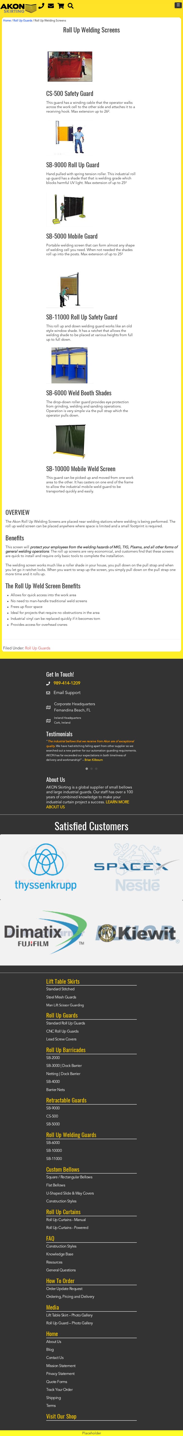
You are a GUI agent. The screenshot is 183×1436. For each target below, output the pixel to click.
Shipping (53, 1398)
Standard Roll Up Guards (65, 1023)
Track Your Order (59, 1390)
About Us (53, 1342)
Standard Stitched (60, 989)
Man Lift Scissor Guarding (65, 1005)
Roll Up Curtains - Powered (67, 1228)
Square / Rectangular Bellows (69, 1177)
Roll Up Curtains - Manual (66, 1220)
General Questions (61, 1270)
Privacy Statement (60, 1374)
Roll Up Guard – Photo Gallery (69, 1323)
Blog (50, 1350)
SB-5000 (53, 1124)
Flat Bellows (55, 1185)
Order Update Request (64, 1289)
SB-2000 (53, 1058)
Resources (54, 1262)
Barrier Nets (55, 1090)
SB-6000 (53, 1143)
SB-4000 (53, 1082)
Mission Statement (61, 1366)
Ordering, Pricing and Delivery (70, 1297)
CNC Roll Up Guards (62, 1032)
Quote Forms (56, 1382)
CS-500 (52, 1116)
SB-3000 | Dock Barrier (63, 1066)
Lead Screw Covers (61, 1039)
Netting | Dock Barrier (63, 1074)
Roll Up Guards (37, 648)
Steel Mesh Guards (61, 997)
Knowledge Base (59, 1254)
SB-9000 (53, 1108)
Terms (51, 1406)
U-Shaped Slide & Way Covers (70, 1194)
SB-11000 (54, 1159)
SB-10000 (54, 1151)
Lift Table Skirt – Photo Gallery (69, 1315)
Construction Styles (61, 1201)
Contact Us (54, 1358)
